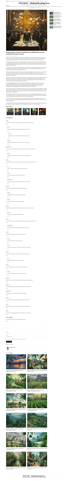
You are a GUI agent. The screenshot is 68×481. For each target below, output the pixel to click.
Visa (28, 7)
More (39, 7)
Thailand (11, 344)
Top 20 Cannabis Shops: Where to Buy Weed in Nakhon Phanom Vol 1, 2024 (14, 371)
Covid (36, 7)
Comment (7, 321)
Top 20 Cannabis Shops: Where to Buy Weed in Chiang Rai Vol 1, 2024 (14, 449)
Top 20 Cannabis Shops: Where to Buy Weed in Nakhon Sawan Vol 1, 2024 (14, 390)
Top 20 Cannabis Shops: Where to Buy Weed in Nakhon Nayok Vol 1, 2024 (14, 429)
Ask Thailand (28, 1)
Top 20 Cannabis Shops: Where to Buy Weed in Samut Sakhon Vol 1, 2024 (16, 468)
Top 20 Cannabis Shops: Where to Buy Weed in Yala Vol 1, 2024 (36, 468)
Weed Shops (32, 1)
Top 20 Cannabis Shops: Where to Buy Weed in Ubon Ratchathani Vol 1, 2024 (15, 410)
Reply (7, 124)
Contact (46, 1)
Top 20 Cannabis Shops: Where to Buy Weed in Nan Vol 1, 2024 (36, 429)
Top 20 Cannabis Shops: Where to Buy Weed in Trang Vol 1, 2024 (37, 449)
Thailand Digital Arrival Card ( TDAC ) (20, 1)
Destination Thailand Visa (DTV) (39, 1)
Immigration (32, 7)
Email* (7, 335)
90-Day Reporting (12, 1)
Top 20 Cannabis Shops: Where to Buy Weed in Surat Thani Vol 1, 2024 (37, 371)
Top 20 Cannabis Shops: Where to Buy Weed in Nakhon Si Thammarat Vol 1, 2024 (35, 390)
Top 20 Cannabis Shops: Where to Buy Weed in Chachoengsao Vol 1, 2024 (35, 410)
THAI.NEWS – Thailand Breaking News (34, 3)
